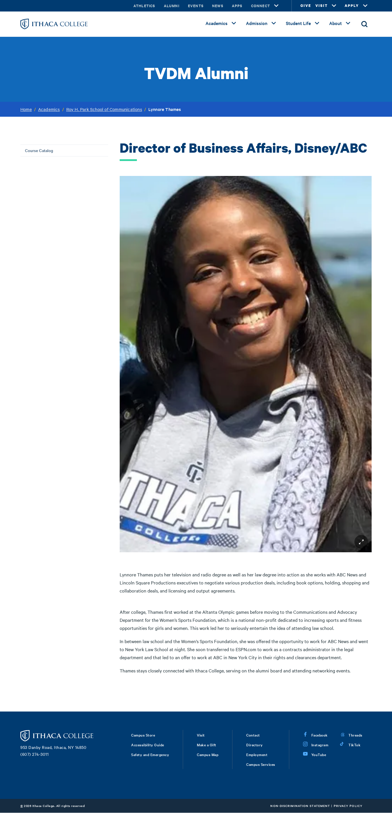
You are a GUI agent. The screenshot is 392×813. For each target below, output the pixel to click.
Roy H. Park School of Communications (104, 109)
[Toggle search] (364, 24)
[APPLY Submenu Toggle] (365, 5)
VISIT (321, 5)
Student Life (298, 23)
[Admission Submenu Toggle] (273, 23)
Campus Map (207, 754)
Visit (201, 734)
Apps (237, 5)
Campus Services (260, 764)
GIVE (305, 5)
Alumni (171, 5)
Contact (253, 734)
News (217, 5)
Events (195, 5)
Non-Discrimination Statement (300, 806)
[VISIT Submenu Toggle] (334, 5)
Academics (216, 23)
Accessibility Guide (147, 744)
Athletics (144, 5)
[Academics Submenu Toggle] (234, 23)
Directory (254, 744)
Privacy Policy (348, 806)
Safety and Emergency (150, 754)
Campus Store (143, 734)
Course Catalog (39, 150)
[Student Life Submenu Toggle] (317, 23)
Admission (256, 23)
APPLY (352, 5)
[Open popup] (361, 542)
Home (26, 109)
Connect (260, 5)
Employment (256, 754)
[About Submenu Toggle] (348, 23)
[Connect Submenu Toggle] (276, 5)
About (335, 23)
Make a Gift (206, 744)
